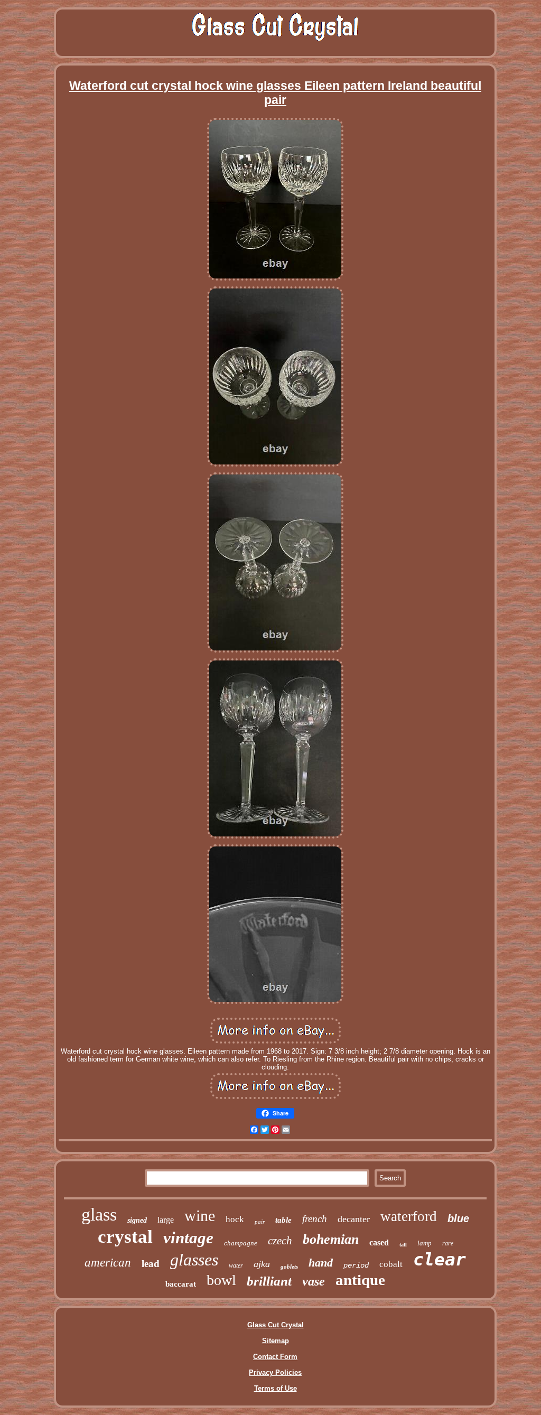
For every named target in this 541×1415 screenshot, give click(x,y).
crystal (125, 1236)
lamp (424, 1243)
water (236, 1265)
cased (379, 1242)
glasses (194, 1259)
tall (403, 1245)
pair (260, 1221)
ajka (262, 1264)
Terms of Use (275, 1388)
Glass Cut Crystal (275, 1325)
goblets (289, 1266)
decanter (354, 1219)
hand (321, 1262)
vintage (188, 1237)
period (356, 1265)
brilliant (269, 1281)
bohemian (331, 1239)
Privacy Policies (275, 1372)
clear (439, 1259)
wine (199, 1215)
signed (137, 1220)
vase (313, 1281)
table (283, 1220)
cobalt (391, 1264)
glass (99, 1214)
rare (447, 1243)
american (108, 1262)
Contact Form (275, 1357)
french (314, 1218)
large (165, 1219)
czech (280, 1240)
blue (458, 1218)
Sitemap (275, 1341)
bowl (221, 1280)
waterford (408, 1216)
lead (151, 1263)
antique (360, 1279)
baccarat (180, 1284)
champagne (240, 1243)
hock (235, 1219)
